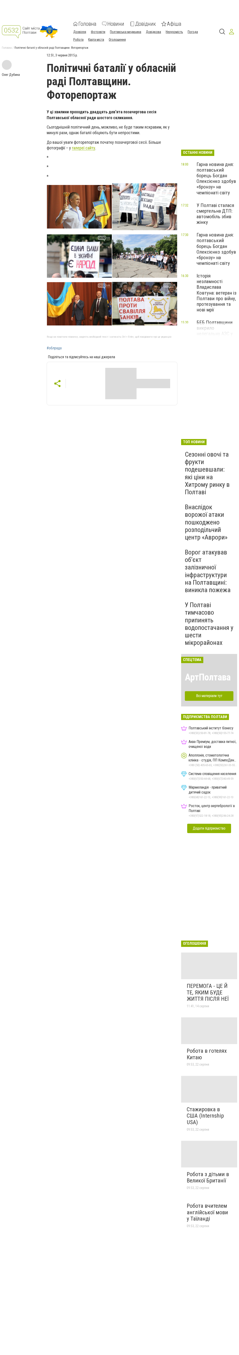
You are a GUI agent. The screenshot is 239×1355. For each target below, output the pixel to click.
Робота (78, 39)
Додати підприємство (209, 828)
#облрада (54, 348)
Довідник (145, 24)
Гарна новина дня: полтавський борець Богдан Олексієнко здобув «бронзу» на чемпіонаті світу (216, 179)
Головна (87, 24)
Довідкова (153, 32)
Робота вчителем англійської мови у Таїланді (207, 1212)
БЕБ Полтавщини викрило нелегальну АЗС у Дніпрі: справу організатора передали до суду (215, 337)
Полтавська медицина (125, 32)
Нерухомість (174, 32)
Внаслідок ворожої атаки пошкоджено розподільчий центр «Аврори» (206, 522)
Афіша (174, 24)
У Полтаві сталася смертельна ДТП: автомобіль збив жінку (215, 214)
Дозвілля (79, 32)
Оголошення (117, 39)
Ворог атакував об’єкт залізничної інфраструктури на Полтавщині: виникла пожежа (208, 571)
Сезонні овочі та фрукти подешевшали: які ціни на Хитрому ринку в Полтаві (207, 473)
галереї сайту (83, 147)
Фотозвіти (98, 32)
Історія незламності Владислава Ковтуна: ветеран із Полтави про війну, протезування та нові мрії (216, 293)
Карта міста (96, 39)
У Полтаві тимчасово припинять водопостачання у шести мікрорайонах (209, 623)
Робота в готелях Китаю (207, 1054)
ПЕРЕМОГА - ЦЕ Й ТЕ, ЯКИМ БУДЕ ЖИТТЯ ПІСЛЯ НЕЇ (207, 992)
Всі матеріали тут (209, 696)
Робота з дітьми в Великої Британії (208, 1177)
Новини (115, 24)
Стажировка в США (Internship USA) (205, 1116)
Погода (193, 32)
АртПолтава (208, 677)
